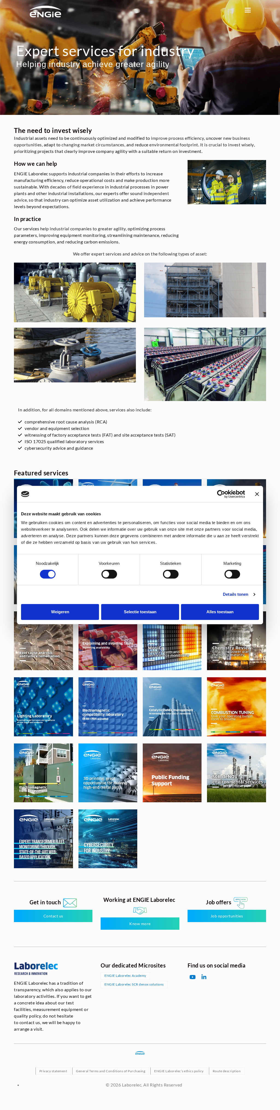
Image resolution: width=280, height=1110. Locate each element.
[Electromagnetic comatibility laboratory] (107, 707)
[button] (248, 10)
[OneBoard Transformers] (43, 839)
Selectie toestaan (140, 611)
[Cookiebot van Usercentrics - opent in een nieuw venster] (221, 494)
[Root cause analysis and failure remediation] (43, 641)
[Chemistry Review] (236, 641)
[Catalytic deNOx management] (172, 707)
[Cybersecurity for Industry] (107, 839)
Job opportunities (227, 916)
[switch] (109, 574)
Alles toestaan (220, 611)
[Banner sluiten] (257, 494)
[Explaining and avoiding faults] (107, 641)
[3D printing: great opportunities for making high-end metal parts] (107, 772)
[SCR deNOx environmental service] (236, 772)
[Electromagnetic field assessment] (43, 772)
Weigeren (60, 611)
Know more (140, 923)
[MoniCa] (172, 641)
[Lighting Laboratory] (43, 707)
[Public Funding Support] (172, 772)
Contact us (53, 916)
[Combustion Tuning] (236, 707)
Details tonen (235, 594)
